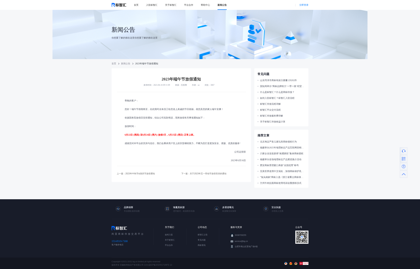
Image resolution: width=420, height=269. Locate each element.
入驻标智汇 (152, 5)
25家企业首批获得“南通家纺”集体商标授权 (281, 153)
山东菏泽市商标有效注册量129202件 (278, 80)
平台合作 (188, 5)
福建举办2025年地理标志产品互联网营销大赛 (282, 147)
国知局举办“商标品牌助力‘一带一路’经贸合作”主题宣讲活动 (282, 86)
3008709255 (240, 235)
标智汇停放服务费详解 (271, 116)
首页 (136, 5)
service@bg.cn (241, 241)
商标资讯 (202, 245)
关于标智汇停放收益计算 (272, 121)
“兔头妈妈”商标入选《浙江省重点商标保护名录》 (282, 177)
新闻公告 (222, 5)
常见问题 (202, 240)
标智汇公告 (203, 235)
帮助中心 (205, 5)
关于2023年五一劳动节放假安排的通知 (208, 173)
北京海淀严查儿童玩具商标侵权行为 (278, 141)
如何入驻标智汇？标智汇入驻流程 (277, 98)
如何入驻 (169, 235)
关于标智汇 (171, 5)
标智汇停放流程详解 (270, 104)
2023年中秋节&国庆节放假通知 (140, 173)
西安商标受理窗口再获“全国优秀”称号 (279, 165)
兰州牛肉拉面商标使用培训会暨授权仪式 (280, 183)
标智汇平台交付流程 (270, 110)
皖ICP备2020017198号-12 (160, 265)
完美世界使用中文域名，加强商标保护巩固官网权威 (282, 171)
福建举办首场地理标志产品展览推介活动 (280, 159)
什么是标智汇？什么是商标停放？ (277, 92)
